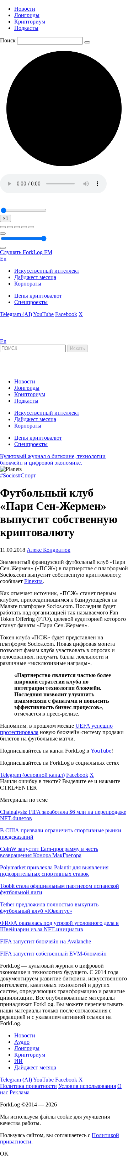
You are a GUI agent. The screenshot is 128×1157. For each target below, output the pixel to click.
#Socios (9, 475)
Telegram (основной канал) (32, 775)
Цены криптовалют (38, 296)
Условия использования (87, 1086)
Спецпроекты (31, 302)
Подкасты (26, 28)
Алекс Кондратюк (48, 550)
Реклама (20, 1092)
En (3, 259)
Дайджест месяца (35, 277)
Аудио (22, 1042)
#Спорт (27, 475)
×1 (5, 218)
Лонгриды (26, 15)
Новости (24, 9)
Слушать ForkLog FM (26, 252)
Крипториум (29, 22)
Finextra (33, 581)
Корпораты (27, 284)
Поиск (8, 40)
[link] (19, 335)
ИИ (18, 1061)
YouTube (43, 314)
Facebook (66, 314)
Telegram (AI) (16, 314)
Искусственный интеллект (46, 271)
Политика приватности (28, 1086)
